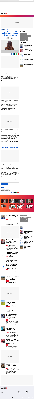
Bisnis (7, 269)
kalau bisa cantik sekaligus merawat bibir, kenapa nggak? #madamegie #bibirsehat (20, 205)
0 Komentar (3, 54)
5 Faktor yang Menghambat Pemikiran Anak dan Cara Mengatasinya (9, 82)
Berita (7, 219)
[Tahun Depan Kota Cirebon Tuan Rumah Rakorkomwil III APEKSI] (3, 365)
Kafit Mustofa (11, 37)
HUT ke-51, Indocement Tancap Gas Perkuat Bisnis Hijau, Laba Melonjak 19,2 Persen (28, 60)
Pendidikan (19, 391)
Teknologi (19, 393)
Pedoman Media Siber (7, 397)
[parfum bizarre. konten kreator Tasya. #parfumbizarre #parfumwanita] (4, 201)
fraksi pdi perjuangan (24, 37)
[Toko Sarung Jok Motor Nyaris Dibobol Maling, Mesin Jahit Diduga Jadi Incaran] (3, 316)
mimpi (4, 190)
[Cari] (32, 0)
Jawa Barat (19, 387)
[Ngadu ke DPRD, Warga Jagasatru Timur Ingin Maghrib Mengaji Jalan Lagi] (21, 50)
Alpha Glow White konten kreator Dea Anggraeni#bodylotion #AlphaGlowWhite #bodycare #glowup (29, 205)
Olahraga (19, 392)
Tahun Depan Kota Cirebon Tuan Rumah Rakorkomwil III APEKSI (12, 365)
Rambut (8, 190)
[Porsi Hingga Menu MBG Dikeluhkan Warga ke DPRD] (21, 46)
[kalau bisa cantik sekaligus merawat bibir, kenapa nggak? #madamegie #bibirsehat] (21, 201)
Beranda (2, 29)
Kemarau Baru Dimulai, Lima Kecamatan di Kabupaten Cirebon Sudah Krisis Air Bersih (12, 329)
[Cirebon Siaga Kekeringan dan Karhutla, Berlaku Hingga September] (21, 65)
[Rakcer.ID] (4, 13)
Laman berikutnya (4, 183)
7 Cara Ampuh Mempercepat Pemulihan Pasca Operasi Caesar (9, 84)
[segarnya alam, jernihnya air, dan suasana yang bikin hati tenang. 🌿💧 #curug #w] (13, 201)
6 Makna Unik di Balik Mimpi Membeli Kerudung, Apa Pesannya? (9, 148)
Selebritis (27, 392)
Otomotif (27, 387)
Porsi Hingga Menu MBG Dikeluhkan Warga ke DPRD (28, 45)
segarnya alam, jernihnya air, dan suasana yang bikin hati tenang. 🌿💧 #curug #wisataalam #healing (12, 206)
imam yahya (22, 39)
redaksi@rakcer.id (3, 392)
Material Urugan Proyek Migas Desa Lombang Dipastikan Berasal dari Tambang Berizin (12, 303)
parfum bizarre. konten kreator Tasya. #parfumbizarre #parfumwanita (4, 205)
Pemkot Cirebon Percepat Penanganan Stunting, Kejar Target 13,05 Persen (28, 55)
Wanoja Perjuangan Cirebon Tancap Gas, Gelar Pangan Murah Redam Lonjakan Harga (12, 341)
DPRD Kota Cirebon (24, 34)
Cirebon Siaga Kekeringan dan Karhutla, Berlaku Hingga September (28, 65)
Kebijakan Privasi (13, 397)
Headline (7, 332)
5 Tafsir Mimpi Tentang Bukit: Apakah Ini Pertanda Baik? (9, 146)
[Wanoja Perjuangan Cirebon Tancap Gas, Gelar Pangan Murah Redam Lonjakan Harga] (3, 341)
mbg (27, 39)
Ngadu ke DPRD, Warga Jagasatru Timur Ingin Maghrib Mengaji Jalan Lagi (28, 50)
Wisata (27, 390)
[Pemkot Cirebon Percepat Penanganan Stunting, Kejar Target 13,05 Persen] (21, 55)
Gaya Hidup (6, 29)
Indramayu (7, 306)
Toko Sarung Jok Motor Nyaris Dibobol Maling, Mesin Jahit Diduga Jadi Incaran (11, 316)
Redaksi (2, 397)
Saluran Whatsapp (20, 397)
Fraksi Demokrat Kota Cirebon (25, 35)
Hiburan (27, 391)
